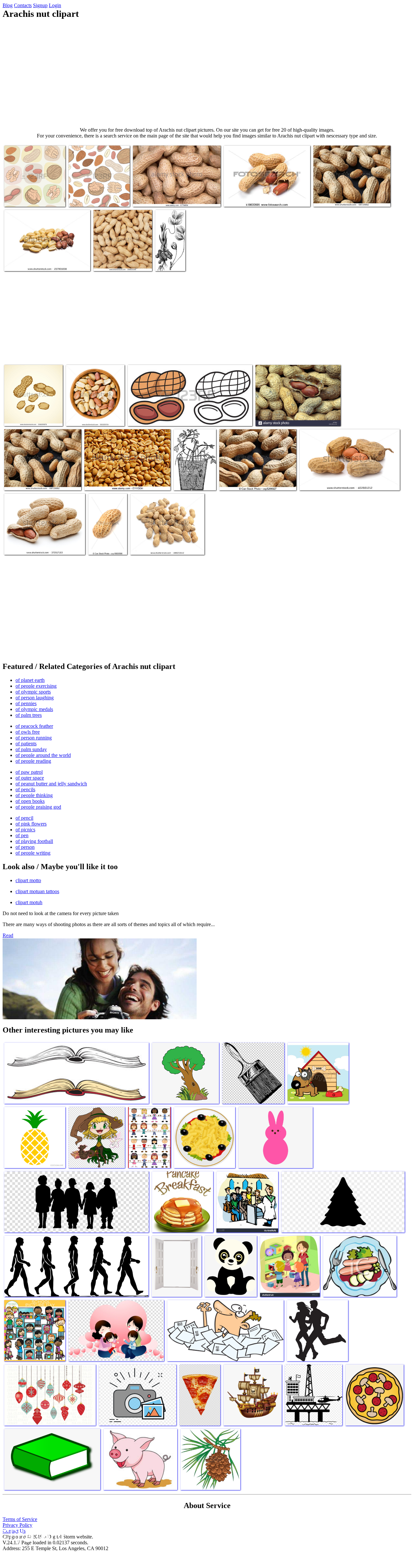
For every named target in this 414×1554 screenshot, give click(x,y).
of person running (34, 737)
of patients (26, 743)
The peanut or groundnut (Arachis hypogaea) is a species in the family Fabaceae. (47, 260)
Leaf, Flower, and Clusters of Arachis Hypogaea (169, 254)
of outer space (30, 778)
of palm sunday (31, 749)
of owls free (28, 732)
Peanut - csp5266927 (240, 481)
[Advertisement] (207, 73)
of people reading (33, 761)
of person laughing (35, 697)
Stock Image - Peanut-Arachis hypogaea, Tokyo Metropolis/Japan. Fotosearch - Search (266, 195)
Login (55, 5)
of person (25, 847)
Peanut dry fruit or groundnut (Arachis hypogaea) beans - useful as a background (350, 192)
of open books (30, 801)
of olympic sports (33, 692)
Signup (40, 5)
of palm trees (29, 715)
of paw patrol (29, 772)
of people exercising (36, 686)
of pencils (25, 789)
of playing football (34, 841)
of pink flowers (31, 823)
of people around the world (43, 755)
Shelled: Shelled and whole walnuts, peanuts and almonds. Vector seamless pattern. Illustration (98, 190)
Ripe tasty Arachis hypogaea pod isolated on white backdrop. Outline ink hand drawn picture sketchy (31, 409)
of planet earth (30, 680)
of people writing (33, 853)
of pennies (26, 703)
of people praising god (38, 807)
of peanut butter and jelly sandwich (51, 783)
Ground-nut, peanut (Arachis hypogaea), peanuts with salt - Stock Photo (123, 479)
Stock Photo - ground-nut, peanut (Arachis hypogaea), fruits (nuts (296, 415)
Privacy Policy (17, 1525)
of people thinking (34, 795)
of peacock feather (34, 726)
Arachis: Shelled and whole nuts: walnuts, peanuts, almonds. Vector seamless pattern (31, 190)
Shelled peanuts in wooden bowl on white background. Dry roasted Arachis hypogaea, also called (93, 409)
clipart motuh (29, 902)
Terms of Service (20, 1519)
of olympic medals (34, 709)
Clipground (32, 1534)
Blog (8, 5)
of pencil (24, 818)
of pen (22, 835)
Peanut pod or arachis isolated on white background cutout (162, 543)
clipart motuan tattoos (37, 891)
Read (8, 935)
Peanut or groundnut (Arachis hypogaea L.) (341, 481)
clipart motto (28, 880)
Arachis (182, 481)
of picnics (25, 829)
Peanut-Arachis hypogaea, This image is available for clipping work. (107, 538)
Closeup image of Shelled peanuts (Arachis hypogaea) (120, 260)
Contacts (23, 5)
